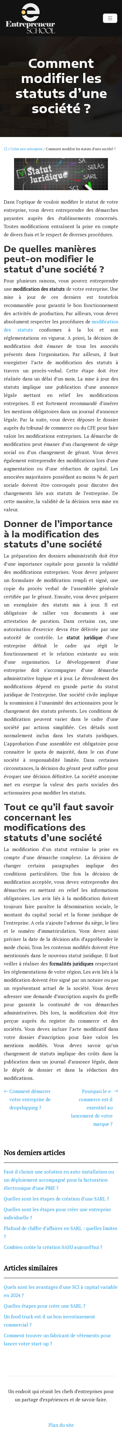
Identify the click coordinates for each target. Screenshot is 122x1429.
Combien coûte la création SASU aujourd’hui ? (53, 1247)
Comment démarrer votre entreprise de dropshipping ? (30, 1099)
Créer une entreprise (26, 149)
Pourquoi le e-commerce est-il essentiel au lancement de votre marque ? (92, 1107)
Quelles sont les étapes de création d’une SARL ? (56, 1198)
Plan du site (61, 1425)
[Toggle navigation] (110, 18)
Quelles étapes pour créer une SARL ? (44, 1306)
